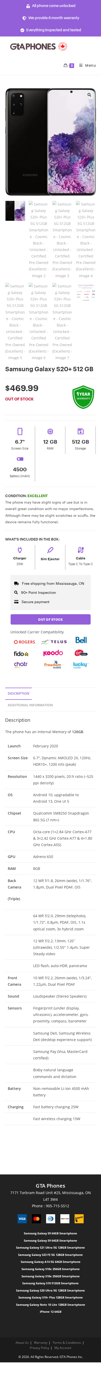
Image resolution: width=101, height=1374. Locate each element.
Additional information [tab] (30, 705)
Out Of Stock (50, 619)
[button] (89, 95)
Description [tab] (18, 693)
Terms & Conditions (67, 1342)
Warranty (40, 1342)
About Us (22, 1342)
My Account (62, 1348)
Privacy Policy (39, 1348)
